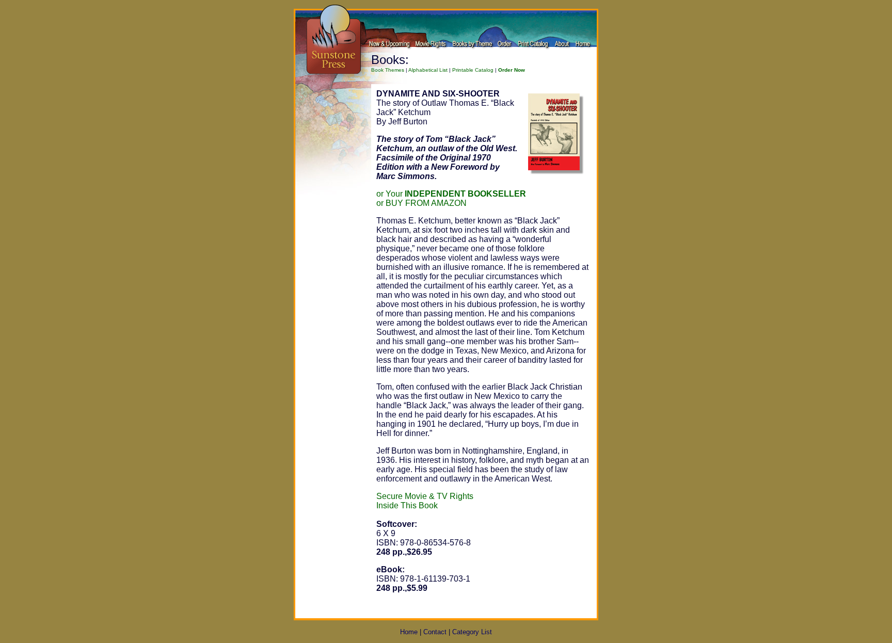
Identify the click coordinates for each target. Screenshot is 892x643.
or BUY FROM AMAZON (421, 203)
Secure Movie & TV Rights (424, 496)
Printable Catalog (472, 70)
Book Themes (387, 70)
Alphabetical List (428, 70)
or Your (451, 193)
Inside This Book (407, 505)
